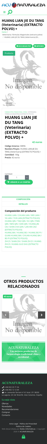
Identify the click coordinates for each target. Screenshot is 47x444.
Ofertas (5, 403)
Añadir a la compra (20, 182)
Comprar (6, 412)
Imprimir (40, 46)
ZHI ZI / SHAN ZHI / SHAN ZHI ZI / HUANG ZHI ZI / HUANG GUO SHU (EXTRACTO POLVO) (23, 244)
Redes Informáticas (27, 429)
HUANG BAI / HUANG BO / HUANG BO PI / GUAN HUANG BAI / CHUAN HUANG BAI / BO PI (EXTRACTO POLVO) (23, 235)
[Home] (23, 5)
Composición (23, 199)
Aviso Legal (13, 424)
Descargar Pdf (24, 46)
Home (4, 32)
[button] (4, 12)
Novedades (7, 406)
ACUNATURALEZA (27, 431)
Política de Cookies (23, 426)
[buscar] (9, 12)
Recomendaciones (10, 409)
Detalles (23, 204)
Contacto (6, 415)
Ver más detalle (23, 323)
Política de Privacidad (28, 424)
